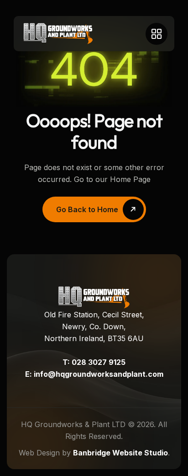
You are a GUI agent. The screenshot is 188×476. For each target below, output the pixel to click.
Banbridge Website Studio (120, 452)
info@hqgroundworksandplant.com (98, 374)
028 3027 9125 (98, 362)
